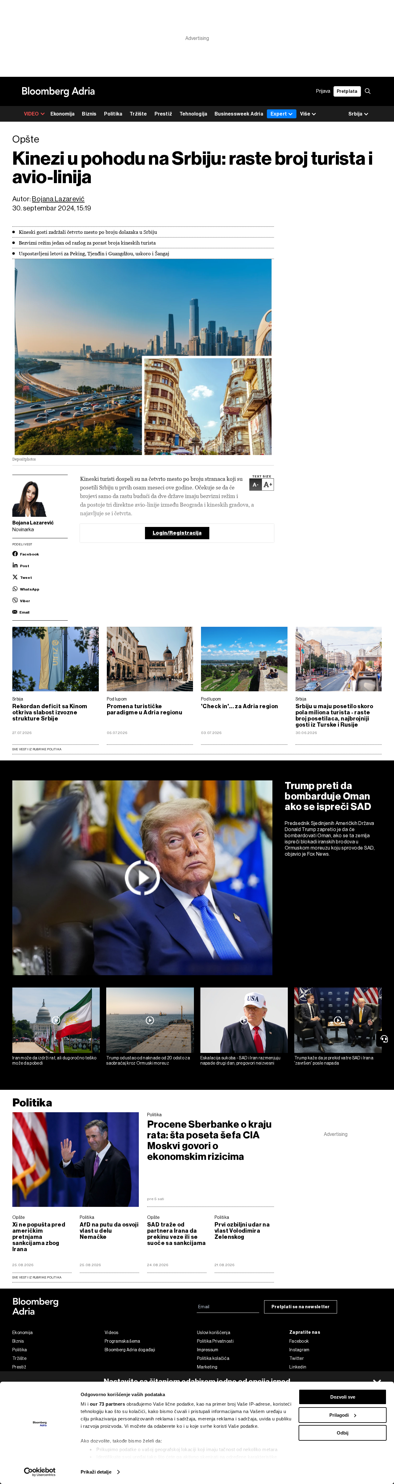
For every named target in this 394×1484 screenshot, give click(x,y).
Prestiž (163, 114)
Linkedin (297, 1366)
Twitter (296, 1358)
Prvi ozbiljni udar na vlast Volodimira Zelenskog (242, 1231)
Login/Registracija (177, 533)
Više (305, 114)
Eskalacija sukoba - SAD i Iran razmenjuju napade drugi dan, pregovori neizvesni (240, 1060)
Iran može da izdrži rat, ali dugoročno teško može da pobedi (54, 1060)
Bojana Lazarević (58, 199)
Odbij (342, 1432)
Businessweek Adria (239, 114)
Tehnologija (193, 114)
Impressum (208, 1349)
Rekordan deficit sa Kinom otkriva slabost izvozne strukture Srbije (49, 712)
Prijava (323, 91)
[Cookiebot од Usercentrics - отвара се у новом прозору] (40, 1472)
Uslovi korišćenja (213, 1332)
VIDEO (31, 114)
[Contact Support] (385, 1039)
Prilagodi (339, 1415)
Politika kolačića (213, 1358)
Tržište (138, 114)
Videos (112, 1332)
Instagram (299, 1349)
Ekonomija (62, 114)
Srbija (17, 699)
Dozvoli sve (342, 1397)
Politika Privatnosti (215, 1341)
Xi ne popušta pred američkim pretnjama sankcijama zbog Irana (38, 1237)
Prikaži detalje (96, 1471)
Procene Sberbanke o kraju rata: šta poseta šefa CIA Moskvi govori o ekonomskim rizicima (209, 1140)
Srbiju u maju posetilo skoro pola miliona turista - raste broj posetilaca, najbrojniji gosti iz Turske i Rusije (334, 715)
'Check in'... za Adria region (239, 706)
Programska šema (122, 1341)
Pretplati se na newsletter (300, 1306)
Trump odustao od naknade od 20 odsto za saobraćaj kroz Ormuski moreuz (148, 1060)
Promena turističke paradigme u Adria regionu (145, 709)
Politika (113, 114)
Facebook (299, 1341)
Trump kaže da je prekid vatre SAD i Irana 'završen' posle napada (333, 1060)
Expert (279, 114)
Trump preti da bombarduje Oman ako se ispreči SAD (328, 796)
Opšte (18, 1217)
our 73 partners (107, 1404)
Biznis (89, 114)
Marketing (207, 1366)
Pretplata (347, 91)
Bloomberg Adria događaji (130, 1349)
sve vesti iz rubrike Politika (36, 1277)
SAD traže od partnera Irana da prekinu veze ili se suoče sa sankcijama (176, 1234)
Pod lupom (117, 699)
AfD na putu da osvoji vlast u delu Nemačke (109, 1231)
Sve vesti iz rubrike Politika (36, 749)
